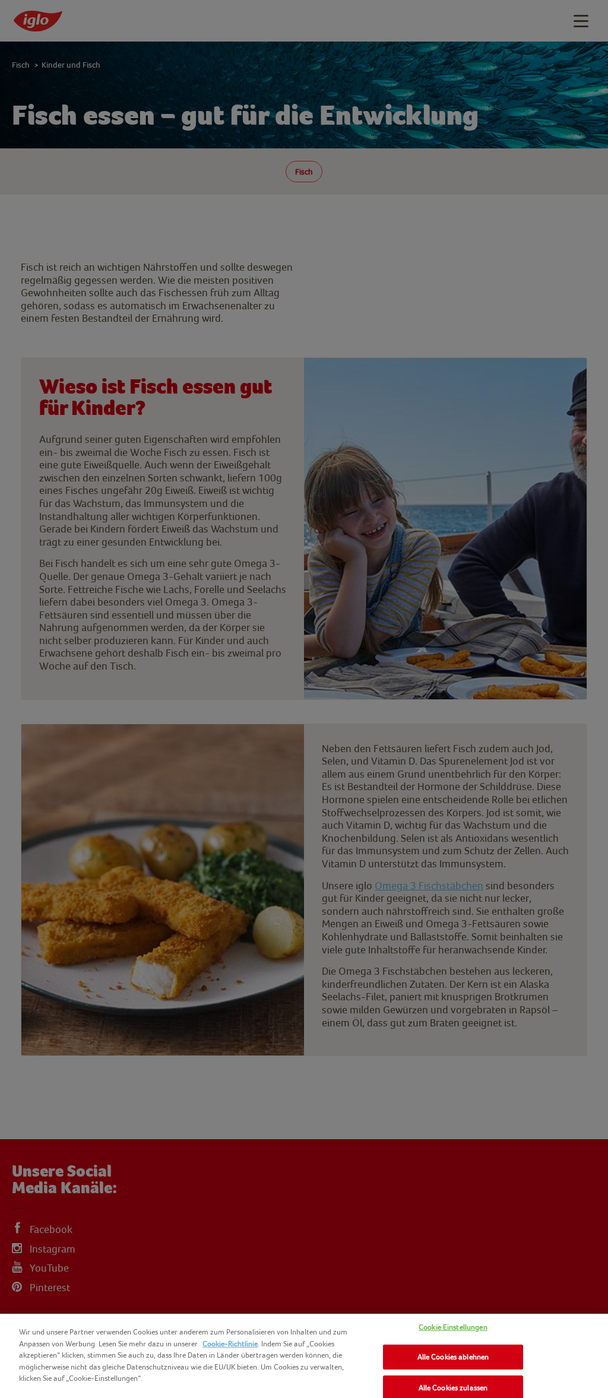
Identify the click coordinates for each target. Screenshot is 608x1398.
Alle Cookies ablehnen (453, 1356)
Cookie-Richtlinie (230, 1343)
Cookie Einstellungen (453, 1327)
